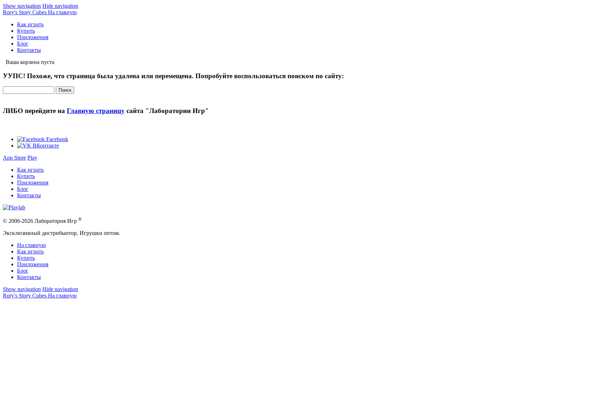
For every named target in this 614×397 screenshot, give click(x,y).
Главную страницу (96, 110)
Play (32, 158)
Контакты (29, 50)
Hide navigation (60, 6)
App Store (14, 158)
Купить (26, 31)
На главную (31, 245)
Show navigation (22, 6)
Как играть (30, 24)
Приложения (32, 37)
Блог (22, 44)
